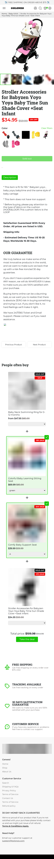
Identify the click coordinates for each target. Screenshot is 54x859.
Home (4, 14)
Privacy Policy (9, 791)
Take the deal (27, 639)
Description (9, 177)
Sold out (27, 158)
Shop (4, 768)
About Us (6, 772)
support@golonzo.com (13, 841)
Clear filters (46, 128)
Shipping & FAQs (10, 787)
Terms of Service (10, 794)
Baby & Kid (13, 14)
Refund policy (9, 806)
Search (5, 783)
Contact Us (7, 798)
